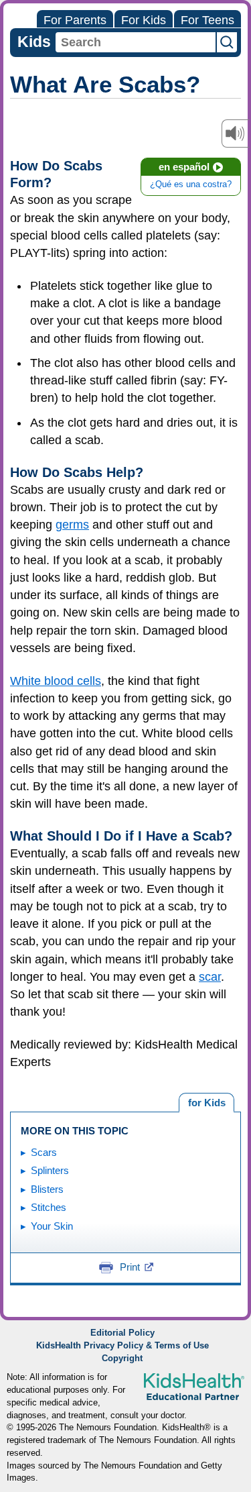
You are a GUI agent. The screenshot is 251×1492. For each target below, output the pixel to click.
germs (72, 524)
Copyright (122, 1358)
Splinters (50, 1170)
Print (130, 1267)
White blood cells (55, 681)
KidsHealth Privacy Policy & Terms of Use (122, 1345)
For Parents (75, 20)
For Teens (207, 20)
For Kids (143, 20)
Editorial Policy (122, 1333)
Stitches (48, 1207)
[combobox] (136, 42)
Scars (44, 1152)
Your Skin (52, 1226)
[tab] (206, 1103)
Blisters (47, 1189)
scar (210, 976)
